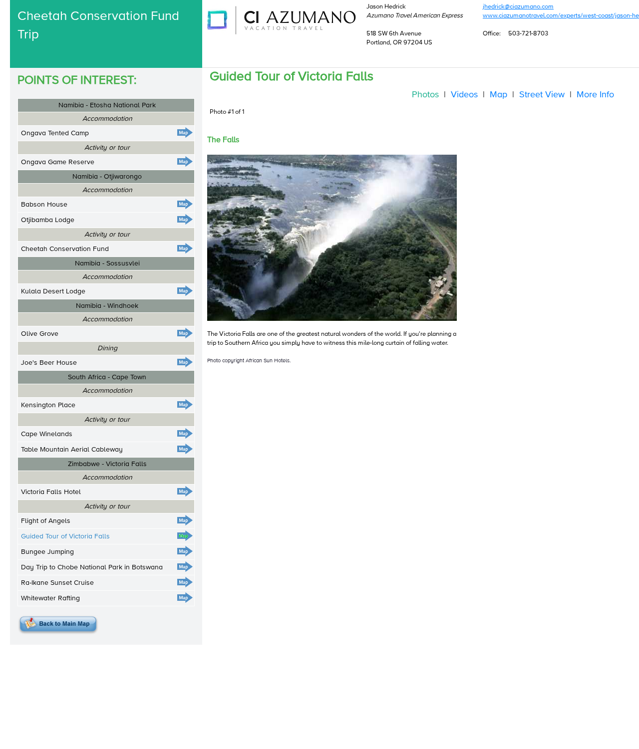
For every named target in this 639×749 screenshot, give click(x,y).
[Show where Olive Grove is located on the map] (185, 333)
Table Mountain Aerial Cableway (72, 449)
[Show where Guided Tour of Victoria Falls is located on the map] (185, 535)
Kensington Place (48, 405)
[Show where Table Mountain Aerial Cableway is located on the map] (185, 449)
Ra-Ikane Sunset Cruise (57, 582)
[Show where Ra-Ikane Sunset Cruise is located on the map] (185, 582)
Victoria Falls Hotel (51, 492)
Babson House (44, 204)
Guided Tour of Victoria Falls (65, 536)
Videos (464, 94)
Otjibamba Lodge (47, 220)
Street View (542, 94)
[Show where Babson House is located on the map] (185, 204)
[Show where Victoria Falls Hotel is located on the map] (185, 491)
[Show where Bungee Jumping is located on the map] (185, 551)
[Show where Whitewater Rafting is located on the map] (185, 597)
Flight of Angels (45, 520)
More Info (595, 94)
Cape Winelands (46, 434)
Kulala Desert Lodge (53, 291)
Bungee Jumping (47, 551)
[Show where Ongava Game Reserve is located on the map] (185, 161)
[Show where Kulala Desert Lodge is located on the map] (185, 290)
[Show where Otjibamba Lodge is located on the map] (185, 219)
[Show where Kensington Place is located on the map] (185, 404)
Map (498, 94)
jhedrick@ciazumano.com (518, 6)
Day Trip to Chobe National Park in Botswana (92, 567)
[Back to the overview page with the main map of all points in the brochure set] (57, 625)
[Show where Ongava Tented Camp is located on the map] (185, 132)
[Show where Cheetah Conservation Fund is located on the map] (185, 248)
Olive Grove (39, 333)
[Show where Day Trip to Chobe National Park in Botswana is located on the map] (185, 566)
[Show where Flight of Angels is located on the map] (185, 520)
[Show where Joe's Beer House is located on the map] (185, 362)
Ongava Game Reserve (57, 162)
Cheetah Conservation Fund (65, 249)
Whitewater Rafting (50, 598)
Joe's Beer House (49, 362)
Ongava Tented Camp (55, 133)
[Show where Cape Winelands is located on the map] (185, 433)
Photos (425, 94)
